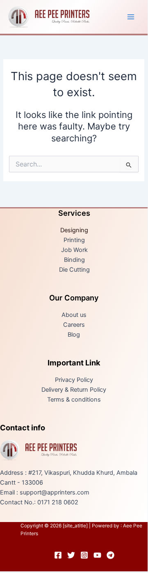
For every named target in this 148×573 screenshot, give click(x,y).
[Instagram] (84, 555)
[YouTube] (97, 555)
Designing (74, 230)
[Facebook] (58, 555)
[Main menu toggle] (130, 16)
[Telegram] (110, 555)
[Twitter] (71, 555)
